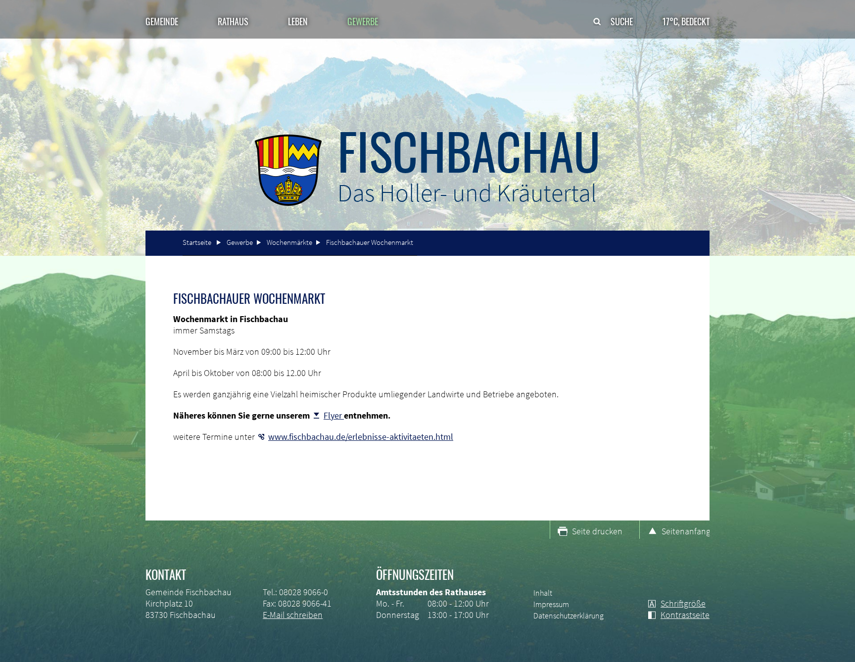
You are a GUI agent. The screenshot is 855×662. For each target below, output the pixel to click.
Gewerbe (240, 242)
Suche (622, 21)
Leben (298, 21)
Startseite (197, 242)
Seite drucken (597, 531)
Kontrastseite (685, 614)
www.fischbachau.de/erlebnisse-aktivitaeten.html (360, 436)
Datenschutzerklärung (568, 615)
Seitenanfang (686, 531)
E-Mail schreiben (293, 614)
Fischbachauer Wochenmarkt (369, 242)
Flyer (334, 415)
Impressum (551, 604)
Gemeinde (161, 21)
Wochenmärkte (289, 242)
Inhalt (542, 593)
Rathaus (233, 21)
